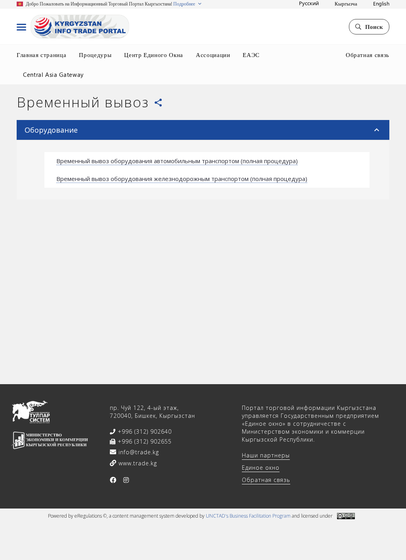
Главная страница (41, 55)
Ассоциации (213, 55)
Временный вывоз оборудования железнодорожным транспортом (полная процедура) (181, 179)
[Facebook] (113, 480)
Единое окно (261, 467)
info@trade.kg (138, 452)
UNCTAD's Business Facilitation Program (248, 515)
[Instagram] (126, 480)
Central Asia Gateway (53, 74)
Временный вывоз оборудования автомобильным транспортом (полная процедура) (177, 161)
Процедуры (95, 55)
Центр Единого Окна (153, 55)
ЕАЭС (251, 55)
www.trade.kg (137, 463)
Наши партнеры (266, 455)
